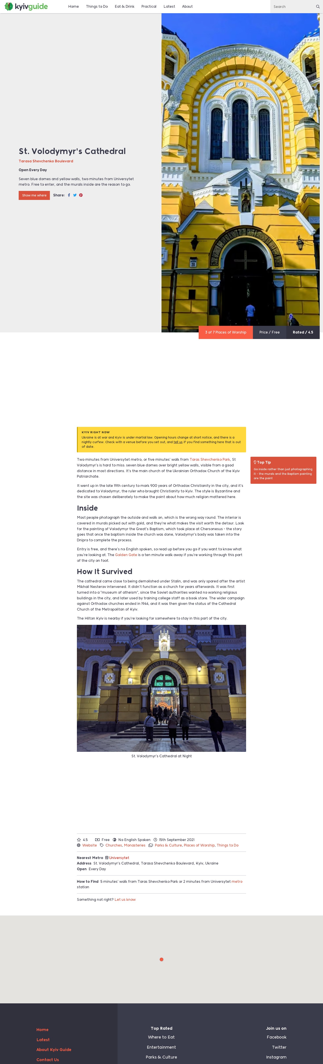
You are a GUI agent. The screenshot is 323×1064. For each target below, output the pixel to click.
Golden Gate (126, 555)
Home (73, 6)
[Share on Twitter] (75, 195)
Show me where (34, 195)
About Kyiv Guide (53, 1049)
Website (89, 845)
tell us (178, 442)
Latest (169, 6)
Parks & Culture (168, 845)
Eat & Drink (124, 6)
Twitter (279, 1047)
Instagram (276, 1057)
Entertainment (161, 1047)
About (187, 6)
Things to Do (97, 6)
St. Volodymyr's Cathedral (161, 959)
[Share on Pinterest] (81, 195)
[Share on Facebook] (69, 195)
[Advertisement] (161, 389)
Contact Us (47, 1059)
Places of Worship (199, 845)
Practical (149, 6)
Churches (113, 845)
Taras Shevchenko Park (210, 459)
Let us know (125, 899)
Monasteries (134, 845)
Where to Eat (161, 1037)
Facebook (277, 1037)
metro (237, 881)
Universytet (119, 858)
